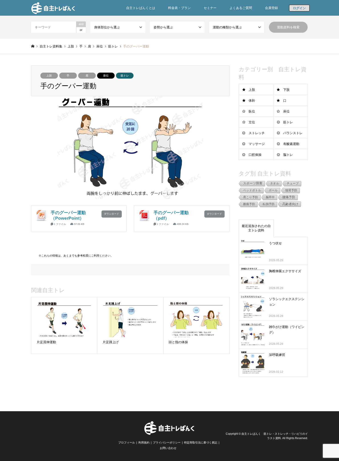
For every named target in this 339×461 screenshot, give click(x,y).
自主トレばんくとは (140, 8)
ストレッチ (257, 133)
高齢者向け (290, 204)
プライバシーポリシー (167, 442)
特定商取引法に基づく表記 (200, 442)
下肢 (286, 90)
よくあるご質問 (240, 8)
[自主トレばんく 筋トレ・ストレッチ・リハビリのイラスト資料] (53, 8)
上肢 (49, 75)
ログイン (299, 8)
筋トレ (125, 75)
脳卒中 (270, 197)
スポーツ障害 (252, 183)
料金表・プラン (179, 8)
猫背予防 (291, 190)
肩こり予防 (250, 197)
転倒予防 (269, 204)
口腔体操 (255, 155)
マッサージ (257, 144)
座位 (106, 75)
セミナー (210, 8)
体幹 (252, 100)
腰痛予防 (288, 197)
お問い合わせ (168, 448)
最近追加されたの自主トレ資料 (256, 228)
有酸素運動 (291, 144)
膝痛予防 (249, 204)
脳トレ (288, 155)
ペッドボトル (252, 190)
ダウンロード (111, 214)
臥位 (252, 111)
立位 (252, 122)
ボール (273, 190)
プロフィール (126, 442)
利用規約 (143, 442)
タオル (274, 183)
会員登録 (271, 8)
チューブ (293, 183)
